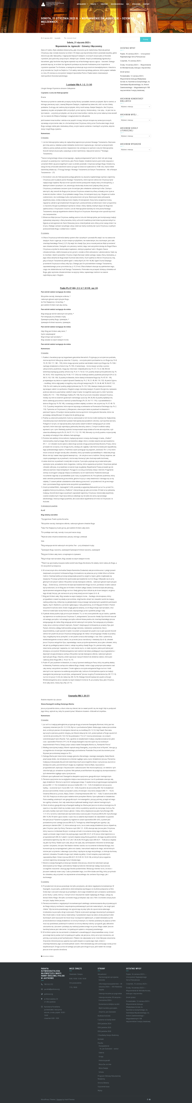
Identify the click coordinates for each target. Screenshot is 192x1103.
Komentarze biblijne (48, 956)
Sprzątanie (136, 4)
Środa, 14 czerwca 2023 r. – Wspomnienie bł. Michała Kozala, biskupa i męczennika (138, 991)
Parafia (93, 4)
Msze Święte (103, 1068)
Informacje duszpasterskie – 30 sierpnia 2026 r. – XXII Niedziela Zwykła (110, 987)
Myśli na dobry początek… (108, 1008)
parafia (58, 38)
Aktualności (81, 4)
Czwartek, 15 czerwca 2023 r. (131, 61)
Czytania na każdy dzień (107, 1020)
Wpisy (100, 1090)
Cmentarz (104, 4)
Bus (127, 4)
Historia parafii (104, 1060)
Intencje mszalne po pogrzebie (110, 993)
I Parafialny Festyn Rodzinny (108, 1035)
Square (59, 1099)
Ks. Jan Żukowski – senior (109, 1049)
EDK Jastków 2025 (104, 1027)
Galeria (101, 1053)
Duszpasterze (104, 1046)
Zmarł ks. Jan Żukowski (107, 1012)
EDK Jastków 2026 (104, 1031)
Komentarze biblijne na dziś (109, 1004)
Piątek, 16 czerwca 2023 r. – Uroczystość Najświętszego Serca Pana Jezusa (136, 977)
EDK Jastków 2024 (104, 1023)
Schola (101, 1072)
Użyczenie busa (103, 1086)
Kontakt (146, 4)
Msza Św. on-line (105, 1064)
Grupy (101, 1056)
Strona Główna (103, 1083)
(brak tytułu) (125, 72)
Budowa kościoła (117, 4)
